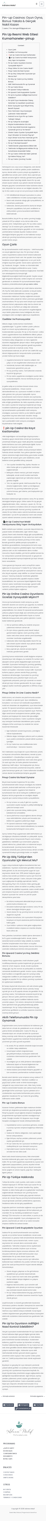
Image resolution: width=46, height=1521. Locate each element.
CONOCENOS (8, 1475)
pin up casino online (31, 284)
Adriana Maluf (9, 5)
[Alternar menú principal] (41, 4)
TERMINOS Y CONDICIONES (12, 1498)
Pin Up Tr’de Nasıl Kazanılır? (18, 143)
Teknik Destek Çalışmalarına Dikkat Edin (22, 146)
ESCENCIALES (7, 1451)
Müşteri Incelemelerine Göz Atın (19, 124)
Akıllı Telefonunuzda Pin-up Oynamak (21, 84)
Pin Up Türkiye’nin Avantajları (18, 122)
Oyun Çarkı (12, 50)
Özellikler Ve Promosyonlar (17, 52)
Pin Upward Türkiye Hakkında (18, 90)
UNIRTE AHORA (8, 1478)
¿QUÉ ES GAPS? (8, 1448)
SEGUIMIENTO (8, 1456)
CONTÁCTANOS (8, 1472)
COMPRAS (6, 1492)
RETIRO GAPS (7, 1459)
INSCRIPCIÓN (7, 1495)
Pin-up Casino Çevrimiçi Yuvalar (19, 159)
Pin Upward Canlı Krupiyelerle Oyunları (22, 92)
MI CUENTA (7, 1490)
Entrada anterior (8, 1396)
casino (5, 28)
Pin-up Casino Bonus (15, 87)
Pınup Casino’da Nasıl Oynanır (19, 71)
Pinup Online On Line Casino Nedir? (20, 68)
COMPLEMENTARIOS (10, 1454)
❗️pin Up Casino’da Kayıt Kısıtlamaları (21, 55)
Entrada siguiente (37, 1396)
